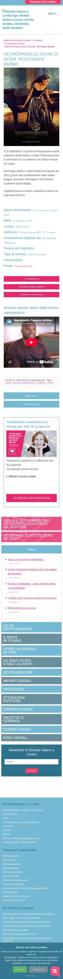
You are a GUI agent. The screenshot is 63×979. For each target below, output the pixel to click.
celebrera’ (41, 382)
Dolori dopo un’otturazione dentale (21, 918)
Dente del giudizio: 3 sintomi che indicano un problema (27, 939)
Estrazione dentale (12, 871)
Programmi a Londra (15, 43)
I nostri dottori (10, 814)
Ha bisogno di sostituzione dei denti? (27, 537)
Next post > (31, 395)
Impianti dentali (17, 680)
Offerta (6, 834)
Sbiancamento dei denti (15, 880)
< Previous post (31, 404)
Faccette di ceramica (13, 884)
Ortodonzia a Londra (13, 900)
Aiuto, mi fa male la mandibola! (25, 559)
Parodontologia (10, 868)
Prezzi (5, 818)
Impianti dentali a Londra (16, 896)
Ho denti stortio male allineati (17, 662)
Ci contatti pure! (31, 278)
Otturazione (8, 860)
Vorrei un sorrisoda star (20, 650)
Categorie (37, 40)
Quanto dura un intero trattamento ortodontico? (28, 913)
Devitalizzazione (18, 672)
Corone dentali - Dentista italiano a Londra (25, 888)
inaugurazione (28, 382)
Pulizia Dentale (10, 855)
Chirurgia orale (18, 709)
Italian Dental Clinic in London (17, 40)
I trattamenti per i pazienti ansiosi (20, 822)
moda (8, 382)
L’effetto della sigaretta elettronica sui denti (32, 598)
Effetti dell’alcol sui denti (22, 608)
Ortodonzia (14, 689)
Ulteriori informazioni (31, 498)
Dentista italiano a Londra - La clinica (22, 810)
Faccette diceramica (13, 719)
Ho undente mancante (17, 627)
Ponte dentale (9, 892)
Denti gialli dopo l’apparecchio (18, 934)
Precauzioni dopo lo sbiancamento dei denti (26, 921)
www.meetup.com (24, 266)
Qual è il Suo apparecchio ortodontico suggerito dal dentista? (26, 523)
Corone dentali (17, 729)
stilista (50, 382)
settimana (16, 382)
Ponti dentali (15, 737)
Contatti (6, 830)
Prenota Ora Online (43, 1)
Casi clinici (8, 826)
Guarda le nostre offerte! (31, 286)
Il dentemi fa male (12, 639)
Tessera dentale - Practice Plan (19, 842)
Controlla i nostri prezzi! (31, 294)
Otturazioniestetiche (14, 699)
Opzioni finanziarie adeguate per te (21, 838)
